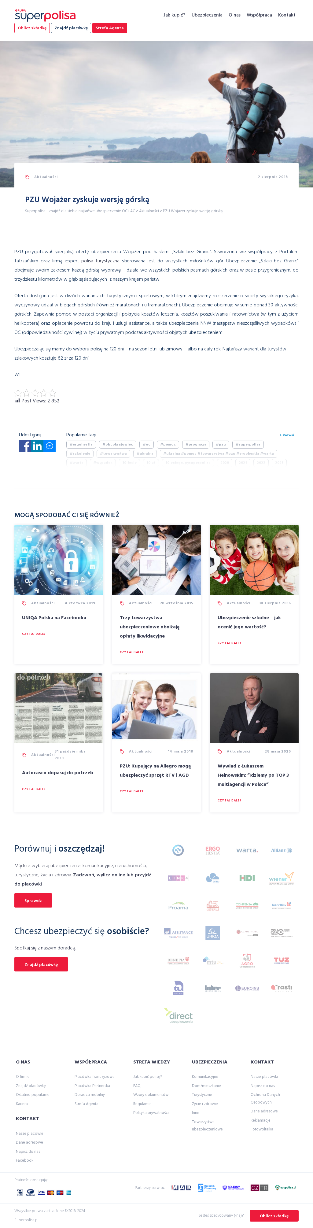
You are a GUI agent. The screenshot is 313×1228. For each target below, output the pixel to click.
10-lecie (129, 463)
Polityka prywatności (151, 1113)
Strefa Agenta (110, 28)
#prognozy (196, 445)
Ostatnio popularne (33, 1095)
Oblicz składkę (32, 28)
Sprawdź (33, 900)
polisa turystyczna (100, 261)
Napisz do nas (28, 1151)
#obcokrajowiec (117, 445)
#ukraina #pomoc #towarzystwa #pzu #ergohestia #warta (218, 454)
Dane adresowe (29, 1142)
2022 (261, 463)
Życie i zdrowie (205, 1104)
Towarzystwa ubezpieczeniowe (207, 1126)
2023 (279, 463)
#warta (76, 463)
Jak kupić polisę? (147, 1077)
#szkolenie (80, 454)
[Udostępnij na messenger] (49, 448)
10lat (151, 463)
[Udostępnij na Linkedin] (37, 448)
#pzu (221, 445)
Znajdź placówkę (71, 28)
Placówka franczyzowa (95, 1077)
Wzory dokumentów (150, 1095)
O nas (235, 15)
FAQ (137, 1086)
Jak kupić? (175, 15)
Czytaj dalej (33, 633)
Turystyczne (202, 1095)
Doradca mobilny (90, 1095)
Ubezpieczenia (207, 15)
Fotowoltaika (262, 1129)
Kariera (22, 1104)
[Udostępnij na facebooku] (25, 448)
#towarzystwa (113, 454)
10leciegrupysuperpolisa (188, 463)
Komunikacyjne (205, 1077)
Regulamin (142, 1104)
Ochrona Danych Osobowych (265, 1098)
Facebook (24, 1160)
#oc (146, 445)
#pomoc (168, 445)
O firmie (23, 1077)
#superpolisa (248, 445)
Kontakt (287, 15)
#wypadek (102, 463)
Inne (195, 1113)
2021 (243, 463)
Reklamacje (261, 1120)
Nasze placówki (29, 1133)
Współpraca (259, 15)
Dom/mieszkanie (206, 1086)
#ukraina (145, 454)
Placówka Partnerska (92, 1086)
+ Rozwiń (287, 435)
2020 (224, 463)
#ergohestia (81, 445)
